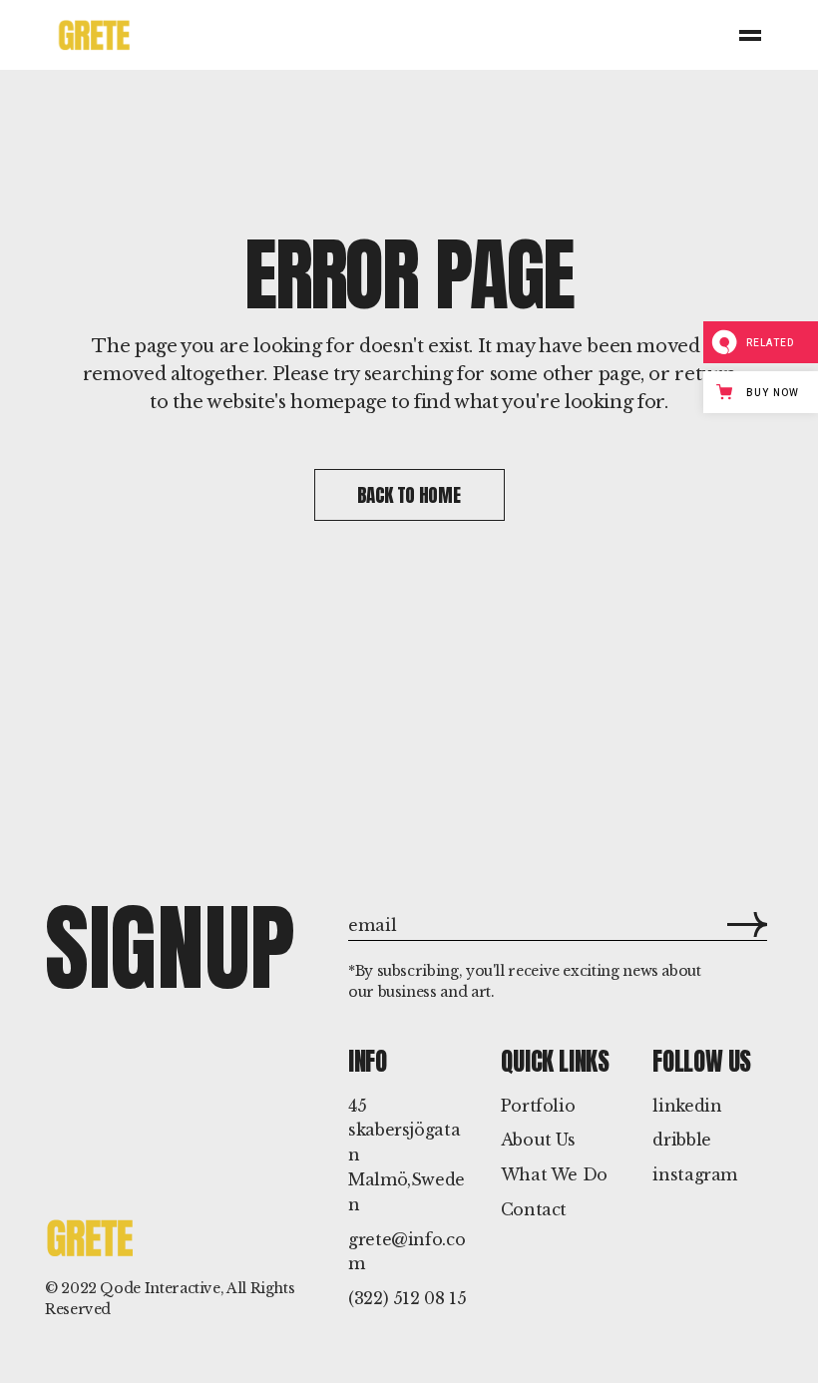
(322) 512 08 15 (407, 1298)
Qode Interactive (159, 1288)
